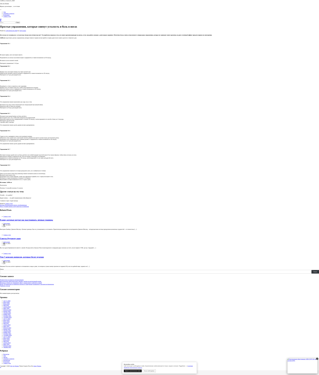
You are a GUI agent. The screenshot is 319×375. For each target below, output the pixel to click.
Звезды (5, 357)
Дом (4, 12)
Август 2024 (6, 337)
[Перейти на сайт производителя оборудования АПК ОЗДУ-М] (302, 365)
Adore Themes (37, 366)
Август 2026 (6, 301)
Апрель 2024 (7, 342)
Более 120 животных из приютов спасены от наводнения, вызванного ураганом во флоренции (27, 284)
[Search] (0, 21)
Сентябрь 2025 (7, 317)
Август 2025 (6, 319)
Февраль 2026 (7, 310)
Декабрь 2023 (7, 347)
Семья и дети (7, 16)
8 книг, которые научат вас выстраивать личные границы (26, 220)
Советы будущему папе (10, 238)
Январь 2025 (6, 329)
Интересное (6, 360)
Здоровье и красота (8, 13)
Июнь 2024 (6, 339)
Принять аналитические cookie (132, 371)
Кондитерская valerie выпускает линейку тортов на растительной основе (20, 281)
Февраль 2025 (7, 328)
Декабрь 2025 (7, 313)
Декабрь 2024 (7, 331)
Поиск (2, 269)
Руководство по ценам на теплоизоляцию (12, 280)
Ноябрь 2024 (6, 332)
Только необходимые (149, 371)
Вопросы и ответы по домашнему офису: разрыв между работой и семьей (21, 283)
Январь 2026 (6, 311)
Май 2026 (6, 305)
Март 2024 (6, 344)
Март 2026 (6, 308)
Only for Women (4, 3)
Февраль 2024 (7, 345)
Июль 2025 (6, 320)
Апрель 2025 (7, 325)
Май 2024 (6, 341)
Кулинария (6, 15)
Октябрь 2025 (7, 316)
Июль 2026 (6, 302)
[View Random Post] (0, 19)
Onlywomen (22, 30)
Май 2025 (6, 323)
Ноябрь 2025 (6, 314)
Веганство (6, 354)
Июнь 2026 (6, 304)
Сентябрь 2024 (7, 335)
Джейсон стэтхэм (5, 286)
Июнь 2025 (6, 322)
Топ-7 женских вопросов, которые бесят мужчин (22, 257)
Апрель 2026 (7, 307)
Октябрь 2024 (7, 334)
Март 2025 (6, 326)
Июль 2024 (6, 338)
